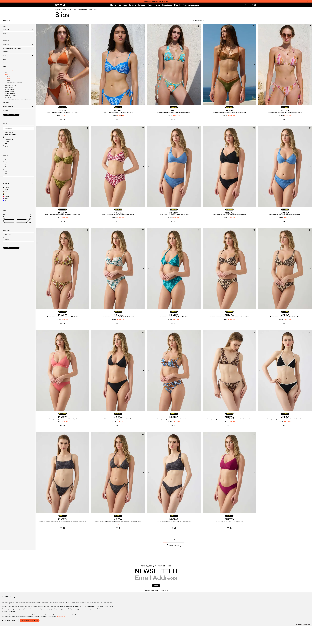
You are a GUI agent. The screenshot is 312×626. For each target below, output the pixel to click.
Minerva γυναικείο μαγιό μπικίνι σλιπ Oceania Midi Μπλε (174, 214)
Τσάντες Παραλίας (10, 93)
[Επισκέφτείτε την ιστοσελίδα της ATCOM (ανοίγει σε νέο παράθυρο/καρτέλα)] (303, 624)
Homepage (57, 9)
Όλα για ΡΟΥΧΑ (11, 115)
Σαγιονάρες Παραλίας (11, 85)
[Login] (248, 5)
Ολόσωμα (7, 73)
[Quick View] (61, 119)
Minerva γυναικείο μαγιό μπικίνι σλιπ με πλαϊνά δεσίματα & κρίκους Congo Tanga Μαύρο (118, 521)
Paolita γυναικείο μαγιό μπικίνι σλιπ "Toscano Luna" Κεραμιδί (62, 112)
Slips (8, 78)
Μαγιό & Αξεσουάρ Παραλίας (80, 9)
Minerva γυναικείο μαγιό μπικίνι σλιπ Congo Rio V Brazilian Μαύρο (173, 521)
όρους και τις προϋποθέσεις (162, 590)
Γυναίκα (64, 9)
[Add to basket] (64, 119)
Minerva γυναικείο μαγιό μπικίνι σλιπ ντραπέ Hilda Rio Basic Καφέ (174, 419)
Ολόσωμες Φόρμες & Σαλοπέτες (12, 48)
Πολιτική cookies (61, 616)
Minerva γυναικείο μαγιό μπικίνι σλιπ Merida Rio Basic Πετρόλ (118, 317)
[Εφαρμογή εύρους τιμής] (29, 221)
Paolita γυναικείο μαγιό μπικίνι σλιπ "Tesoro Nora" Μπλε (118, 112)
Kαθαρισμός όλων (11, 248)
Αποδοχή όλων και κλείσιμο (30, 620)
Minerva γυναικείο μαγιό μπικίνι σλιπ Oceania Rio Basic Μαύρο (229, 214)
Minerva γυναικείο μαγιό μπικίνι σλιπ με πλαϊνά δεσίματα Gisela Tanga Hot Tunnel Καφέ (229, 419)
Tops (8, 77)
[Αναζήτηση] (245, 5)
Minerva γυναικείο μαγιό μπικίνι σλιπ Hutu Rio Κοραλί (63, 419)
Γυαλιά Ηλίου (8, 97)
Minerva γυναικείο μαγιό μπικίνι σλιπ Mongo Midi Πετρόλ (174, 317)
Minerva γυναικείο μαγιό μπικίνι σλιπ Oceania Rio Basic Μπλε (285, 214)
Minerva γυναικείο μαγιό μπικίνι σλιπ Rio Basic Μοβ (229, 521)
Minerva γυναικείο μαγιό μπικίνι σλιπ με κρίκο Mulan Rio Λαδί (63, 317)
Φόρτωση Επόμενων (174, 545)
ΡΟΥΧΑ (69, 9)
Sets (8, 80)
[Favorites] (252, 5)
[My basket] (255, 5)
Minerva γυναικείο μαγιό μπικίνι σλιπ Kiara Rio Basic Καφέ (285, 317)
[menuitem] (113, 5)
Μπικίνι (90, 9)
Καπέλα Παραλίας (10, 91)
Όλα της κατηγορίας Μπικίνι (14, 82)
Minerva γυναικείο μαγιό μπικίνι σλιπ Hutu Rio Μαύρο (118, 419)
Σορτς (4, 66)
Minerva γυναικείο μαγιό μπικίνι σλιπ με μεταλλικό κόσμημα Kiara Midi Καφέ (229, 317)
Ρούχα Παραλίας (9, 87)
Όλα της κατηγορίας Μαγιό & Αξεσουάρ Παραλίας (18, 99)
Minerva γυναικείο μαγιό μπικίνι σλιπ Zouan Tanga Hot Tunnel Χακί (62, 214)
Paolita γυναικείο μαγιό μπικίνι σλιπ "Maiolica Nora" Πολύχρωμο (285, 112)
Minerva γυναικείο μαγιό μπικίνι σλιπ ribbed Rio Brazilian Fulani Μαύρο (285, 419)
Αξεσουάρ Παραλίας (10, 89)
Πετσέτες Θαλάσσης (10, 95)
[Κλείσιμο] (308, 1)
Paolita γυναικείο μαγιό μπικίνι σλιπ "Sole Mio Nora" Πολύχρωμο (173, 112)
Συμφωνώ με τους (157, 590)
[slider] (3, 216)
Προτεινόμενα (198, 20)
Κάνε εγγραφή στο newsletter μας (156, 566)
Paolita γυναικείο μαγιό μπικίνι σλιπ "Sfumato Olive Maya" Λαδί (229, 112)
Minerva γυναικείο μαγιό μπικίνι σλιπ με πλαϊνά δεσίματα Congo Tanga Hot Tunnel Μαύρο (62, 521)
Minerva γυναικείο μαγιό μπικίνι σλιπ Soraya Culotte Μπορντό (118, 214)
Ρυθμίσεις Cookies (10, 620)
